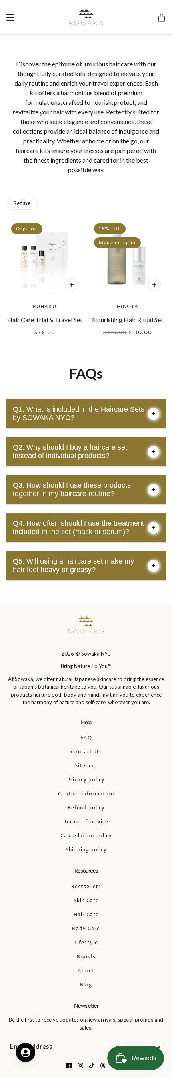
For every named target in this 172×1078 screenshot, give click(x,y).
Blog (86, 985)
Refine (22, 203)
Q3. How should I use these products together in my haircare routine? (84, 489)
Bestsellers (86, 886)
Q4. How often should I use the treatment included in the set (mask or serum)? (84, 527)
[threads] (102, 1065)
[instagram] (80, 1065)
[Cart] (162, 18)
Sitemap (86, 766)
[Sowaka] (86, 17)
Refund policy (86, 808)
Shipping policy (86, 850)
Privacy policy (86, 780)
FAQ (86, 738)
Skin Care (86, 900)
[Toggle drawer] (10, 17)
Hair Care (86, 914)
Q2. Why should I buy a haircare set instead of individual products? (84, 451)
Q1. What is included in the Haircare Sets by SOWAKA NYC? (84, 413)
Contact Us (86, 752)
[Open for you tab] (25, 1052)
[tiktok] (91, 1065)
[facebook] (69, 1065)
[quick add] (71, 284)
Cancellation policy (86, 836)
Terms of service (86, 822)
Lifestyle (86, 942)
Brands (86, 957)
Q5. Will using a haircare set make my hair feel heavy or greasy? (84, 565)
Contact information (86, 794)
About (86, 971)
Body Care (86, 928)
